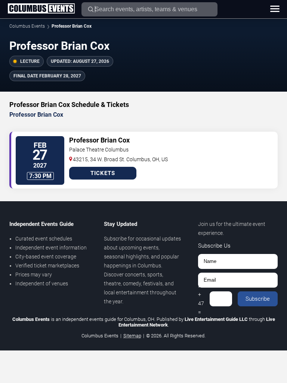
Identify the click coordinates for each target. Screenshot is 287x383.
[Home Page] (41, 9)
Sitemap (132, 335)
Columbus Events (27, 26)
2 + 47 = (201, 298)
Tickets (102, 173)
